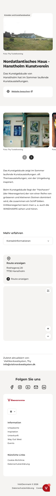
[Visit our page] (12, 387)
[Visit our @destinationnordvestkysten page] (28, 387)
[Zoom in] (48, 328)
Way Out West (15, 439)
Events (11, 443)
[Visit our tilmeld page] (36, 387)
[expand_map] (48, 291)
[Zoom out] (48, 336)
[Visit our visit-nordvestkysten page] (44, 387)
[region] (28, 313)
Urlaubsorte (13, 428)
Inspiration (13, 431)
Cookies (40, 488)
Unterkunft (13, 435)
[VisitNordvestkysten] (16, 400)
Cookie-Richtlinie (16, 460)
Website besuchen (20, 91)
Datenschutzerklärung (19, 464)
